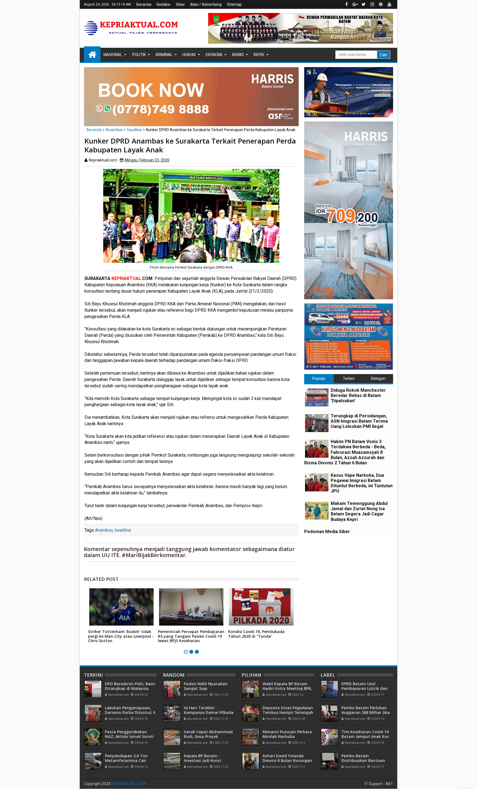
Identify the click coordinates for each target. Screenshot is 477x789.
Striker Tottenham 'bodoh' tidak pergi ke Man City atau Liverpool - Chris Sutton (121, 636)
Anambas (104, 530)
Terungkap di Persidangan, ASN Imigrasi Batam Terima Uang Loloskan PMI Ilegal (359, 421)
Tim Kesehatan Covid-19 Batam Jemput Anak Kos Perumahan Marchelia (365, 736)
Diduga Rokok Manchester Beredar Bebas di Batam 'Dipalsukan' (358, 395)
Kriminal (164, 54)
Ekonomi (214, 54)
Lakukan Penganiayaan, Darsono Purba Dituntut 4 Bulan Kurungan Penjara (130, 712)
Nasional (113, 54)
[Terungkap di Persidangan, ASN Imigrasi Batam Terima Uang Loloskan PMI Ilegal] (316, 423)
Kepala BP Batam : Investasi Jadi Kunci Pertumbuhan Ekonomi (206, 760)
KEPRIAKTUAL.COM (128, 784)
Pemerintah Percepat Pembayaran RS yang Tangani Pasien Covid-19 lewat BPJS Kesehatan (191, 636)
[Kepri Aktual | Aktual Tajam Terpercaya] (92, 54)
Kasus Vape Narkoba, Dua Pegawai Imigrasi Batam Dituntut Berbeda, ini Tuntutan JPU (362, 483)
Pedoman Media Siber (327, 531)
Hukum (188, 54)
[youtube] (389, 4)
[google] (355, 4)
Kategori (378, 378)
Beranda (143, 4)
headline (123, 530)
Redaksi (163, 4)
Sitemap (234, 4)
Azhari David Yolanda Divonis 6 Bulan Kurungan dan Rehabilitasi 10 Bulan (287, 760)
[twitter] (363, 4)
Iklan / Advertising (206, 4)
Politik (139, 54)
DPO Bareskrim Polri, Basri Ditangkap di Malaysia (130, 686)
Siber (180, 4)
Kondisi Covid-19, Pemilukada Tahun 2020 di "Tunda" (256, 634)
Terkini (348, 378)
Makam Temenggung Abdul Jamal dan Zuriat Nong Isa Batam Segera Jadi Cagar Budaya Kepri (359, 511)
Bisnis (238, 54)
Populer (319, 378)
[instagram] (372, 4)
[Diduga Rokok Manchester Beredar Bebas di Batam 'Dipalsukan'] (316, 397)
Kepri (259, 54)
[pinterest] (381, 4)
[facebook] (346, 4)
